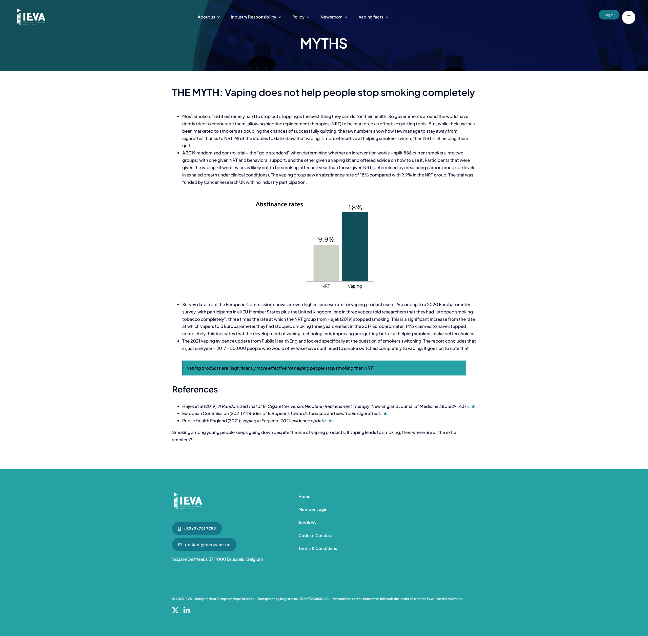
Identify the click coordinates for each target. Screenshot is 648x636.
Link (471, 406)
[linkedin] (187, 610)
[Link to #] (628, 17)
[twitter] (175, 610)
